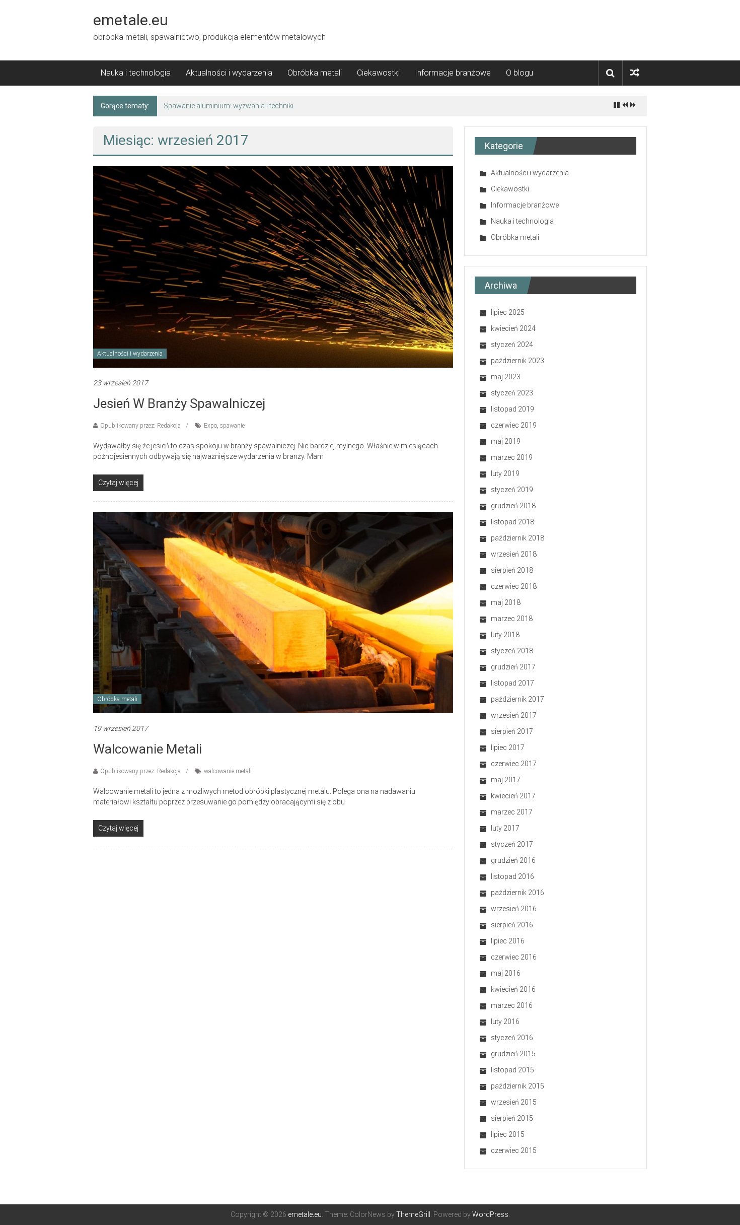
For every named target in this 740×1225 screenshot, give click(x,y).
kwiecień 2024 (513, 328)
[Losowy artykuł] (634, 72)
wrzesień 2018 (514, 554)
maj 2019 (506, 441)
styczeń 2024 (512, 345)
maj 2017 (506, 780)
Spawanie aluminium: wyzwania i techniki (228, 106)
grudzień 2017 (513, 667)
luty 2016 (505, 1021)
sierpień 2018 (512, 570)
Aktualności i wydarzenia (229, 73)
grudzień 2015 (513, 1054)
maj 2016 (506, 973)
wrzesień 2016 (514, 909)
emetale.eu (130, 20)
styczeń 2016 (512, 1038)
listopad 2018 (512, 522)
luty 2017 (505, 828)
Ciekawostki (378, 73)
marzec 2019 (512, 457)
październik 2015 (517, 1086)
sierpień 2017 (512, 731)
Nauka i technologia (136, 73)
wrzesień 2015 (514, 1102)
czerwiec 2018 (514, 586)
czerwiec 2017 (514, 764)
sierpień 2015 (512, 1118)
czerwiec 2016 (514, 957)
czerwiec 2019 (514, 425)
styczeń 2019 (512, 490)
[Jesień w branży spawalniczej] (273, 266)
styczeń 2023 (512, 393)
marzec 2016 (512, 1005)
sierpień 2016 (512, 925)
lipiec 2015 (508, 1134)
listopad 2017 (512, 683)
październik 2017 (517, 699)
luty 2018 (505, 635)
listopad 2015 (512, 1070)
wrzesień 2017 (514, 715)
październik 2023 (517, 361)
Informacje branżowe (453, 73)
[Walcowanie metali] (273, 612)
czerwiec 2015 (514, 1150)
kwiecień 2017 (513, 796)
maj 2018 (506, 602)
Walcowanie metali (147, 749)
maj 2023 (506, 377)
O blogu (519, 73)
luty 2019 (505, 473)
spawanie (232, 425)
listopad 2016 (512, 876)
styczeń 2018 (512, 651)
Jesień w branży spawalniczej (179, 403)
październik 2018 (517, 538)
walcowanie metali (228, 771)
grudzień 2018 (513, 506)
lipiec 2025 (508, 312)
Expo (210, 425)
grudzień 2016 (513, 860)
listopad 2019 (512, 409)
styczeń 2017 (512, 844)
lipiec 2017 (508, 747)
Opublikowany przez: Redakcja (140, 425)
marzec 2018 (512, 619)
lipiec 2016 (508, 941)
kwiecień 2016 (513, 989)
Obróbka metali (314, 73)
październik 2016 (517, 893)
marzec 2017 (512, 812)
